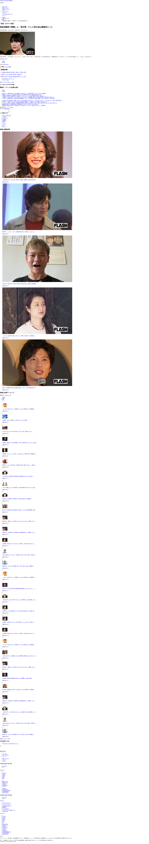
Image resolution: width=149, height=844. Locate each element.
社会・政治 (4, 6)
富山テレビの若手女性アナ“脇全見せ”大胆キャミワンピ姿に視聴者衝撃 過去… (19, 509)
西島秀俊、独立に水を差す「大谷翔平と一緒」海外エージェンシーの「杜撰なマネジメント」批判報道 (23, 105)
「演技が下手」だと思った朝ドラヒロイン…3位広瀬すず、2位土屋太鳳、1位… (18, 599)
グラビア (4, 12)
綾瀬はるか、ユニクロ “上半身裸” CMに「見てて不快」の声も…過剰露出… (18, 566)
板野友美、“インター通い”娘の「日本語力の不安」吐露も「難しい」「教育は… (19, 465)
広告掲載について (6, 806)
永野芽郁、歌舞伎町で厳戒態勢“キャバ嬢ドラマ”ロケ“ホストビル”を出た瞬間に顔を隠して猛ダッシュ (23, 95)
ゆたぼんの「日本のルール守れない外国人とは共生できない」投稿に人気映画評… (19, 283)
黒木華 (3, 91)
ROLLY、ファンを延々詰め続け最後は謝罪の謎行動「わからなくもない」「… (18, 588)
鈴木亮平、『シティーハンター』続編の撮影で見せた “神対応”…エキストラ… (18, 231)
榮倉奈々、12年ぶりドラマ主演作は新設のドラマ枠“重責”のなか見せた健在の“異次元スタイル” (22, 94)
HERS (3, 776)
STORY (3, 775)
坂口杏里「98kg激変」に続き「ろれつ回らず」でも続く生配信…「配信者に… (18, 689)
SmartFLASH (5, 785)
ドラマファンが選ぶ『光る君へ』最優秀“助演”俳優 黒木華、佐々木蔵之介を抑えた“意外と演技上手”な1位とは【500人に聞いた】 (29, 102)
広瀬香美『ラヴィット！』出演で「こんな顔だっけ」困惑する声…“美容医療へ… (19, 453)
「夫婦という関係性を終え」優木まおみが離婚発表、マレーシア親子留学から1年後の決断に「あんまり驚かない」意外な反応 (28, 98)
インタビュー (7, 9)
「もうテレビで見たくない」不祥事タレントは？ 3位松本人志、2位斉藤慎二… (18, 408)
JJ (2, 772)
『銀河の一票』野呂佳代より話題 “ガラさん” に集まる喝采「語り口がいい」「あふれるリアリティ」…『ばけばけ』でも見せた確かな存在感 (31, 100)
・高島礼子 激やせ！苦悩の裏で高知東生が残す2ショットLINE (13, 76)
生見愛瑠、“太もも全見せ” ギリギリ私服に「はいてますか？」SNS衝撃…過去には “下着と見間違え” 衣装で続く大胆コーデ (28, 97)
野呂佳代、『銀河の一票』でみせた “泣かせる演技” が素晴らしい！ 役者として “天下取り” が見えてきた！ (24, 101)
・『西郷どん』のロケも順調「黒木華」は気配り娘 (10, 74)
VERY (3, 774)
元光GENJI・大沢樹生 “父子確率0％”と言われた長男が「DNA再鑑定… (17, 498)
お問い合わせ (5, 811)
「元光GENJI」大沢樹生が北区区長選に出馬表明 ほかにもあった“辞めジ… (18, 476)
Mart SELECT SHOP (6, 790)
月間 (3, 399)
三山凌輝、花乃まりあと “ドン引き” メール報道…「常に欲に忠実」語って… (18, 543)
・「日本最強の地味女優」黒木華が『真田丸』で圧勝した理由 (13, 72)
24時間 (3, 397)
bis (2, 780)
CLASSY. (4, 773)
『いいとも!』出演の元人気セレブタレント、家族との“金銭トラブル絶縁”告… (18, 335)
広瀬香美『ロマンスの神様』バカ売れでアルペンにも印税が (14, 420)
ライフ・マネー (5, 11)
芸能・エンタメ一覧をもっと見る (7, 82)
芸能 (3, 9)
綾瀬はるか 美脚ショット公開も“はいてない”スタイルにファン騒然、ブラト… (19, 521)
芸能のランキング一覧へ (5, 738)
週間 (3, 398)
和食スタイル (5, 782)
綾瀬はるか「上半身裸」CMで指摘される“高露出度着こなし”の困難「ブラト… (18, 532)
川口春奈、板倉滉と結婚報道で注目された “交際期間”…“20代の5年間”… (17, 678)
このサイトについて (6, 802)
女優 (3, 90)
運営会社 (4, 807)
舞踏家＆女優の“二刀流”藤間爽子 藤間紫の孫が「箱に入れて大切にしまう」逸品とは (20, 104)
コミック (4, 15)
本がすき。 (4, 786)
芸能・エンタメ (5, 7)
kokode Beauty (5, 789)
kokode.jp (4, 788)
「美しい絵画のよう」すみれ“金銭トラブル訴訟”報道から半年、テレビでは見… (19, 487)
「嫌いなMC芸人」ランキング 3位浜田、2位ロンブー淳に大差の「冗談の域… (18, 554)
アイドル (4, 13)
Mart (3, 777)
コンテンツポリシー (6, 804)
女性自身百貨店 (5, 791)
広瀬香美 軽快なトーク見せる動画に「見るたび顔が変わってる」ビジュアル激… (19, 442)
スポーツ (4, 10)
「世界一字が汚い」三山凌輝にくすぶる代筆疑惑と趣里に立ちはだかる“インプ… (19, 655)
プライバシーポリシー (7, 805)
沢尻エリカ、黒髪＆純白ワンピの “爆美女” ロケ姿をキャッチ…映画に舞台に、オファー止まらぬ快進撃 (24, 93)
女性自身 (4, 783)
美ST (3, 778)
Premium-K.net (5, 781)
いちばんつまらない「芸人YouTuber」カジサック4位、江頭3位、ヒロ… (17, 431)
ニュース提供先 (5, 808)
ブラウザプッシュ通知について (8, 810)
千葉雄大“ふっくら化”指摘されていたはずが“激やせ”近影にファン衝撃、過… (18, 610)
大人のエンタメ (9, 13)
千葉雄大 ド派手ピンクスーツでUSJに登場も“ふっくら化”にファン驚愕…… (18, 622)
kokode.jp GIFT (5, 792)
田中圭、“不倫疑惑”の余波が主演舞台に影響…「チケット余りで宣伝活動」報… (19, 387)
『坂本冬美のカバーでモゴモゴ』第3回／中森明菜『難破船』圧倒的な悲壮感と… (19, 179)
